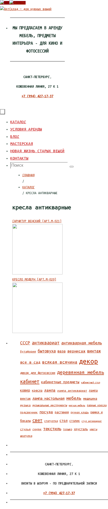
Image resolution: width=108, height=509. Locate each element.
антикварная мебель (81, 343)
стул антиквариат (92, 421)
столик (74, 420)
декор (88, 361)
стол (64, 421)
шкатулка (26, 435)
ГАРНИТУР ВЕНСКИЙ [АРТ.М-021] (37, 221)
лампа (50, 390)
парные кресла (96, 405)
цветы (93, 429)
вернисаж (76, 351)
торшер (67, 429)
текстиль (52, 428)
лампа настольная (48, 398)
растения (62, 412)
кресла (37, 390)
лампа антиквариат (72, 390)
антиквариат (46, 342)
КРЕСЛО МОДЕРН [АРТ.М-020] (34, 279)
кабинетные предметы (60, 382)
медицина (90, 398)
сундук (36, 429)
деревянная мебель (80, 372)
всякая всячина (59, 362)
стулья (25, 429)
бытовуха (47, 351)
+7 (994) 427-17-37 (37, 96)
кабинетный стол (90, 382)
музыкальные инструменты (49, 405)
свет (37, 420)
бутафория (28, 351)
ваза (62, 351)
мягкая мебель (77, 405)
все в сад (30, 362)
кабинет (29, 381)
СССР (25, 342)
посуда (46, 412)
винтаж (94, 351)
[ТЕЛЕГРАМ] (17, 3)
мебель (73, 398)
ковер (25, 390)
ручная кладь (80, 412)
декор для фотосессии (37, 372)
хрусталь (81, 429)
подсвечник (29, 412)
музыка (25, 405)
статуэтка (51, 420)
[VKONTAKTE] (4, 3)
